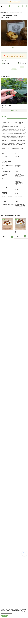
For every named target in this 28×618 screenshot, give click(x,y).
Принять (4, 615)
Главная (2, 10)
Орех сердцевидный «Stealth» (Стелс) (6, 232)
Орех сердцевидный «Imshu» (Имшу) (19, 232)
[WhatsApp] (24, 553)
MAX (22, 67)
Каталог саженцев (9, 10)
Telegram (14, 69)
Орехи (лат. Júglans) (18, 10)
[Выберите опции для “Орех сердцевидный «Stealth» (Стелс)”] (12, 237)
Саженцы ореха (4, 12)
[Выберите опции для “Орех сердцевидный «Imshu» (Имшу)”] (25, 236)
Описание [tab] (4, 116)
